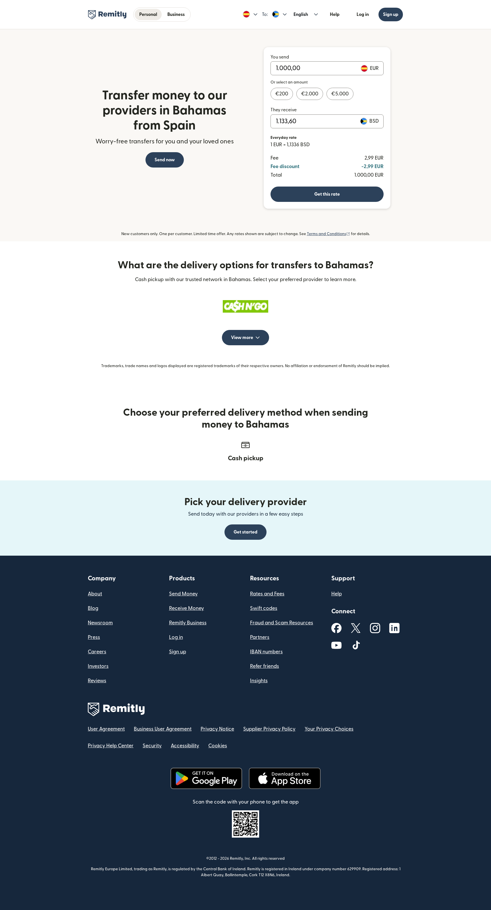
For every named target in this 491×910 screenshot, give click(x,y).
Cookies (217, 745)
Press (94, 637)
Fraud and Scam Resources (281, 622)
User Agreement (106, 729)
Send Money (183, 593)
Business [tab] (176, 14)
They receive (284, 110)
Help (335, 14)
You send (280, 57)
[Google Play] (206, 778)
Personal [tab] (148, 14)
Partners (259, 637)
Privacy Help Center (111, 745)
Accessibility (185, 745)
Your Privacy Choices (329, 729)
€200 (281, 93)
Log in (363, 14)
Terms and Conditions (328, 234)
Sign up (390, 14)
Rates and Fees (267, 593)
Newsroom (100, 622)
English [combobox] (301, 14)
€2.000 (309, 93)
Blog (93, 608)
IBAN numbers (266, 651)
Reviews (97, 680)
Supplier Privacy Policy (269, 729)
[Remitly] (107, 14)
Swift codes (263, 608)
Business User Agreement (163, 729)
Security (152, 745)
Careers (97, 651)
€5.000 (340, 93)
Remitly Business (188, 622)
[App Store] (284, 778)
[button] (250, 14)
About (95, 593)
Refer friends (264, 666)
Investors (98, 666)
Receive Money (186, 608)
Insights (259, 680)
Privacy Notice (217, 729)
